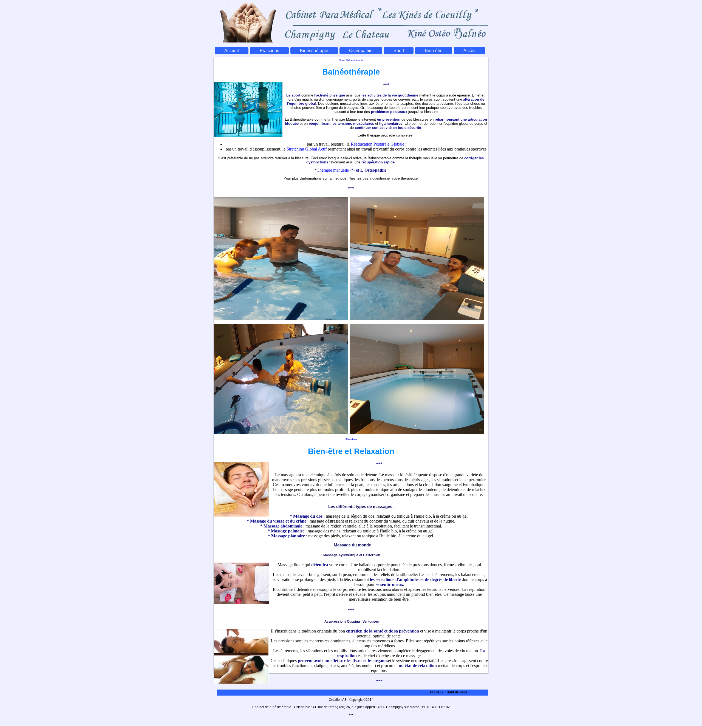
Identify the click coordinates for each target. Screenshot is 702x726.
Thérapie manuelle (333, 170)
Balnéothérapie (354, 60)
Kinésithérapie (314, 50)
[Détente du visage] (242, 515)
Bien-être (434, 50)
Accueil (231, 50)
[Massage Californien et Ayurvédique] (242, 602)
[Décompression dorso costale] (242, 682)
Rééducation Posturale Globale (377, 144)
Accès (469, 50)
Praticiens (269, 50)
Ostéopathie (361, 50)
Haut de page (457, 692)
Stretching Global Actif (307, 149)
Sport (399, 50)
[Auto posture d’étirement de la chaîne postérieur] (249, 139)
